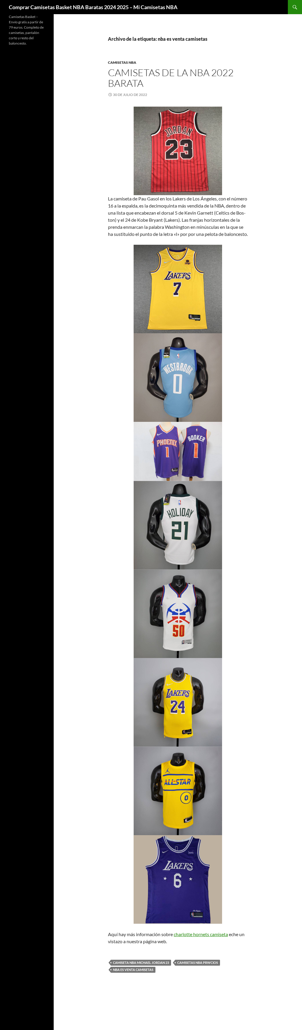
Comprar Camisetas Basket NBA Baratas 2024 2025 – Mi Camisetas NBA (93, 7)
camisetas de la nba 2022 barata (171, 77)
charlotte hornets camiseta (201, 934)
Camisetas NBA (122, 62)
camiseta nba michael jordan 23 (141, 962)
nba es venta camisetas (133, 970)
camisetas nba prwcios (197, 962)
